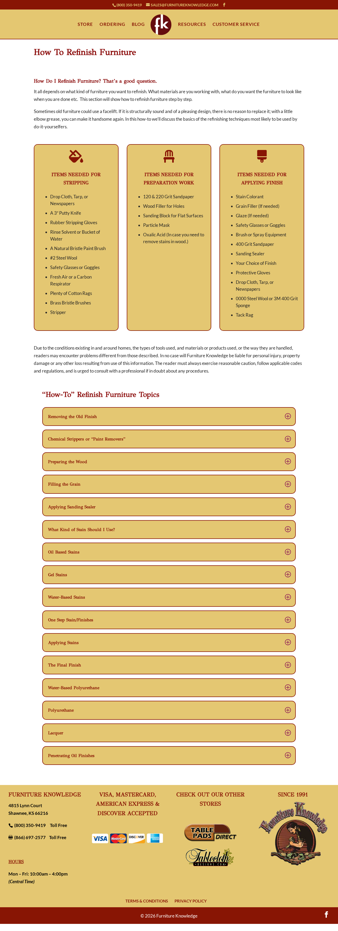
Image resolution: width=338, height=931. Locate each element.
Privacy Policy (191, 901)
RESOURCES (192, 24)
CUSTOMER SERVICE (236, 24)
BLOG (138, 24)
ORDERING (112, 24)
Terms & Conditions (146, 901)
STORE (85, 24)
